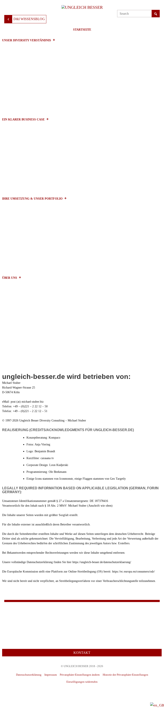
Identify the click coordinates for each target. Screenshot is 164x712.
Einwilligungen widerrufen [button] (82, 681)
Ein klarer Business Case (23, 119)
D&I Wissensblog (29, 19)
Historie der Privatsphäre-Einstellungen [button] (125, 674)
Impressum (50, 674)
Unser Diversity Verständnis (26, 40)
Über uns (9, 277)
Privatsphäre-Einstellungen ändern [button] (80, 674)
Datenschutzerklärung (28, 674)
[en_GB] (157, 705)
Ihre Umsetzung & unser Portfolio (32, 198)
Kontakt (81, 652)
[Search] (156, 14)
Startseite (82, 29)
